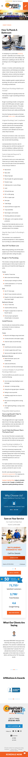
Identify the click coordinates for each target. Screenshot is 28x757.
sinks (13, 116)
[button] (10, 509)
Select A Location (13, 726)
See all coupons (14, 572)
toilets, (10, 116)
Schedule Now (14, 557)
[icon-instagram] (20, 731)
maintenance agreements (8, 474)
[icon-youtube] (18, 731)
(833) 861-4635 (14, 720)
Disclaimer (6, 749)
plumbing (20, 53)
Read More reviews (14, 612)
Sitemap (20, 749)
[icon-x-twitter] (16, 731)
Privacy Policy (14, 749)
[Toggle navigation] (2, 6)
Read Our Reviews (17, 1)
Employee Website (14, 750)
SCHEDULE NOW (14, 754)
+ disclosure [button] (22, 564)
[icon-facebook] (13, 731)
